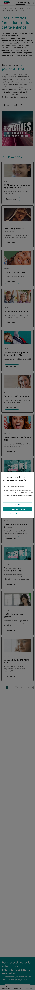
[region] (17, 495)
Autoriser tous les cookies (17, 509)
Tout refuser (17, 504)
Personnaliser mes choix (17, 514)
